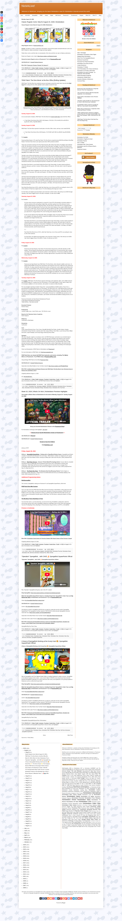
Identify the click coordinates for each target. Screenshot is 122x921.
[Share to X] (50, 73)
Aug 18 (27, 787)
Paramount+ (66, 15)
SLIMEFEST (75, 813)
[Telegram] (1, 34)
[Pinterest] (1, 17)
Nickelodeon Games (29, 636)
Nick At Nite (95, 782)
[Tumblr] (1, 29)
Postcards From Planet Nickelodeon (85, 61)
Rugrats (81, 15)
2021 (24, 853)
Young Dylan (91, 826)
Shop (100, 15)
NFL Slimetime (83, 782)
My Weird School (77, 782)
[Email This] (47, 73)
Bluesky (33, 435)
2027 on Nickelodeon (85, 768)
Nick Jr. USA (31, 551)
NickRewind (40, 76)
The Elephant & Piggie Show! (95, 820)
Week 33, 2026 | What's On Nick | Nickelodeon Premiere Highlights (44, 391)
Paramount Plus (43, 552)
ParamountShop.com (38, 45)
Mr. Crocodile (71, 782)
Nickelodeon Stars (54, 636)
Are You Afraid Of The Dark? (78, 769)
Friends (84, 775)
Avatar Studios (88, 769)
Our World (73, 806)
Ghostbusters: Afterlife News (84, 77)
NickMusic (98, 785)
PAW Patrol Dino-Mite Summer (30, 486)
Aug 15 (27, 794)
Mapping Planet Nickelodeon (83, 56)
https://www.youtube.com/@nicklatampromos (47, 618)
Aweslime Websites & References (85, 79)
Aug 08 (27, 810)
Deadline (25, 137)
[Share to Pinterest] (53, 73)
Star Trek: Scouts (75, 818)
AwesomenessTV (86, 771)
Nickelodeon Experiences (68, 791)
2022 (24, 851)
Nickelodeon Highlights (41, 386)
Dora (22, 15)
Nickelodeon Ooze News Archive (85, 63)
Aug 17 (27, 789)
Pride (90, 810)
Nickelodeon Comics (94, 790)
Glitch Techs (94, 776)
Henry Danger (81, 778)
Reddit (36, 68)
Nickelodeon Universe (67, 803)
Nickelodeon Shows (26, 76)
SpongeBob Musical (77, 816)
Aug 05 (27, 816)
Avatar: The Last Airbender (74, 771)
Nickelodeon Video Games (69, 805)
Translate (88, 130)
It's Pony (94, 779)
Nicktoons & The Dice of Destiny (84, 805)
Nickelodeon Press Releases (92, 798)
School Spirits (93, 813)
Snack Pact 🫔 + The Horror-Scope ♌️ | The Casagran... (38, 763)
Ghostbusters (85, 776)
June (25, 830)
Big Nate (68, 772)
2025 (24, 844)
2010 (24, 878)
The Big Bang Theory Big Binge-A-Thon (32, 498)
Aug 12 (27, 800)
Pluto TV (95, 15)
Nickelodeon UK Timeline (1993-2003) (86, 70)
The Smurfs (68, 823)
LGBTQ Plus (82, 780)
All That (69, 769)
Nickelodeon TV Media (82, 67)
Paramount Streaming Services (88, 809)
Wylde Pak (81, 826)
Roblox (71, 812)
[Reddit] (1, 20)
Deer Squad (92, 773)
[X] (1, 12)
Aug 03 (27, 821)
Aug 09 (27, 807)
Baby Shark (93, 771)
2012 (24, 874)
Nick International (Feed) (70, 783)
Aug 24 (27, 752)
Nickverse (64, 806)
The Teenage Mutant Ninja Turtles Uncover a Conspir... (37, 769)
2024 (24, 847)
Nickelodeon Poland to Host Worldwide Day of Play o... (37, 771)
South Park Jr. (96, 815)
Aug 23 (27, 776)
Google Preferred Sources (37, 62)
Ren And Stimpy (66, 812)
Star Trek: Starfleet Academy (86, 818)
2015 (24, 867)
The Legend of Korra (67, 822)
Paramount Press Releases (87, 808)
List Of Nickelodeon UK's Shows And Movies (87, 68)
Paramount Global (95, 806)
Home (44, 735)
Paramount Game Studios (83, 806)
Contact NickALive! (81, 65)
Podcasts (77, 811)
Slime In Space (72, 815)
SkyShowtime (65, 815)
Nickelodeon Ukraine (96, 801)
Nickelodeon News (48, 551)
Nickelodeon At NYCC (84, 788)
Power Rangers (84, 811)
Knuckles (76, 780)
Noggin (68, 806)
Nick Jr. (26, 386)
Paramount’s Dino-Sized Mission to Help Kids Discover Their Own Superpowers (87, 89)
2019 (24, 858)
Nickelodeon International (52, 386)
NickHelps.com (48, 444)
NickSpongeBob (26, 480)
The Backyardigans (78, 820)
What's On (88, 15)
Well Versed (58, 15)
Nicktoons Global (96, 805)
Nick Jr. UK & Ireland (94, 783)
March (26, 837)
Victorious (80, 825)
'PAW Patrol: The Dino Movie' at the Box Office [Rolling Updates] (43, 80)
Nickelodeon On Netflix (87, 796)
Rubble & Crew (96, 812)
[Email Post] (45, 73)
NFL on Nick (90, 782)
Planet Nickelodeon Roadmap (84, 75)
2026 (24, 748)
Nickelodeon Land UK (87, 794)
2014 (24, 869)
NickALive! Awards (80, 785)
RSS (62, 68)
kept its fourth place (55, 116)
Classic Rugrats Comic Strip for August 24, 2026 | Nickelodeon (43, 22)
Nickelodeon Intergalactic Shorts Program (74, 793)
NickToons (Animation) (48, 76)
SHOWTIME (69, 813)
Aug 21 (27, 780)
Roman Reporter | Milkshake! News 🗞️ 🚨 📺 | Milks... (37, 773)
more (67, 68)
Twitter (33, 68)
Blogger (63, 902)
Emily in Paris (70, 775)
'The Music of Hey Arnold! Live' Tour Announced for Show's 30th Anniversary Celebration (88, 101)
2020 (24, 856)
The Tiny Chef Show (86, 823)
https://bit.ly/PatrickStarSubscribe (54, 615)
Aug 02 (27, 823)
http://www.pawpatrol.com (47, 352)
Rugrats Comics (60, 76)
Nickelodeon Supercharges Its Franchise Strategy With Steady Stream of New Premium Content (49, 538)
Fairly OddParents (78, 775)
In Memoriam (83, 779)
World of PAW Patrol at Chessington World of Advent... (37, 765)
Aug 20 (27, 782)
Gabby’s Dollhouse (90, 775)
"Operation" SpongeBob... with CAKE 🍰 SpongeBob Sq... (38, 760)
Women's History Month (67, 826)
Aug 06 (27, 814)
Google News (52, 68)
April (25, 835)
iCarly (66, 828)
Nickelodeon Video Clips (64, 636)
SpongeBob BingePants (67, 816)
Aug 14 (27, 796)
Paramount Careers (81, 149)
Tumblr (57, 68)
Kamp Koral (65, 780)
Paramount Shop (44, 359)
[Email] (1, 37)
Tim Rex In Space (66, 825)
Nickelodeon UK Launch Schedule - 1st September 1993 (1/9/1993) (86, 73)
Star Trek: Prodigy (66, 818)
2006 (24, 887)
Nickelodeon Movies (62, 386)
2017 (24, 863)
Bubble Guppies (81, 773)
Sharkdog (98, 813)
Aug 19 (27, 785)
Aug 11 (27, 803)
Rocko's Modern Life (88, 812)
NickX (90, 787)
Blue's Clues (74, 773)
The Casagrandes (86, 820)
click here (45, 429)
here (32, 606)
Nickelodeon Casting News (80, 790)
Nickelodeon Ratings (39, 387)
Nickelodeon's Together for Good (84, 139)
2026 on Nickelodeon (74, 768)
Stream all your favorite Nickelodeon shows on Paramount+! (47, 432)
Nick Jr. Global (80, 142)
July (25, 828)
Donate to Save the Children (47, 441)
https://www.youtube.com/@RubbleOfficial (58, 366)
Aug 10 (27, 805)
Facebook (46, 68)
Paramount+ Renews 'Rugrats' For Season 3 (37, 65)
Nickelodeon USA (34, 76)
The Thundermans (76, 823)
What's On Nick (50, 552)
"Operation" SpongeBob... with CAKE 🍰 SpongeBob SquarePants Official (47, 556)
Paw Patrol (62, 387)
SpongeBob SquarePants (33, 454)
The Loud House (76, 822)
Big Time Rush (73, 772)
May (25, 833)
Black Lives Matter (90, 772)
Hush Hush (78, 779)
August (26, 750)
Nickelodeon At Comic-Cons (71, 788)
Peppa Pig (68, 810)
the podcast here (34, 600)
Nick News (72, 785)
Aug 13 (27, 798)
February (27, 839)
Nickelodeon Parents (82, 140)
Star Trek (98, 816)
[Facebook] (1, 15)
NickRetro (64, 787)
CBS (87, 773)
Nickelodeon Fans (32, 386)
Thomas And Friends (95, 823)
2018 (24, 860)
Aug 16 (27, 791)
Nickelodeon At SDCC (95, 788)
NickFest (94, 785)
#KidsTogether (65, 768)
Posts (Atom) (30, 737)
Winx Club (98, 825)
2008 (24, 883)
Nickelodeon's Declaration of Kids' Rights (86, 54)
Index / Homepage (81, 52)
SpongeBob (34, 15)
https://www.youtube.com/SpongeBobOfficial (40, 612)
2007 (24, 885)
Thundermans (74, 15)
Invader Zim (89, 779)
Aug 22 (27, 778)
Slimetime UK (79, 815)
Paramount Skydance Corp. (72, 809)
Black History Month (81, 772)
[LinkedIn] (1, 23)
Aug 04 (27, 819)
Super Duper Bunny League (74, 819)
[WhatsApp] (1, 26)
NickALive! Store (87, 785)
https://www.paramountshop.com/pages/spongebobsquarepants (45, 592)
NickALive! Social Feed (82, 59)
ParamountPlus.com (56, 59)
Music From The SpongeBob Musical (85, 58)
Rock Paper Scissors (32, 462)
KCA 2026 (27, 15)
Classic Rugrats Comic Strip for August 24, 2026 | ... (36, 754)
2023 (24, 849)
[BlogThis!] (49, 73)
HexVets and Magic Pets (90, 778)
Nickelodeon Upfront (77, 803)
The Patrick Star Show (32, 471)
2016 (24, 865)
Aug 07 (27, 812)
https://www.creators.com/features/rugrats (47, 56)
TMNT (41, 15)
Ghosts (89, 776)
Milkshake (98, 780)
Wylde (51, 15)
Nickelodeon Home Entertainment (82, 791)
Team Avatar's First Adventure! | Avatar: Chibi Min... (36, 767)
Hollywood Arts (72, 779)
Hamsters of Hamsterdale (71, 778)
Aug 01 (27, 825)
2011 (24, 876)
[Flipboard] (1, 32)
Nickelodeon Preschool (29, 387)
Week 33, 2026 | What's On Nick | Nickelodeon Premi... (37, 758)
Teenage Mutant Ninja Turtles (89, 819)
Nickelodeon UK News (72, 801)
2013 (24, 872)
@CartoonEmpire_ (28, 376)
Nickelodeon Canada (67, 790)
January (26, 842)
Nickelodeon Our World (82, 137)
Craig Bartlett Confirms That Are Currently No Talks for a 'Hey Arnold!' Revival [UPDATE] (87, 105)
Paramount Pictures (66, 808)
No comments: (40, 73)
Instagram (41, 68)
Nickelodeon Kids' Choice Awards (85, 144)
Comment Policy (81, 80)
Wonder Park (75, 826)
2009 (24, 881)
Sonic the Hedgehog (88, 815)
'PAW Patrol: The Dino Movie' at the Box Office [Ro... (37, 756)
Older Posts (70, 735)
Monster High (65, 782)
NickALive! (70, 891)
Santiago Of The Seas (84, 813)
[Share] (1, 40)
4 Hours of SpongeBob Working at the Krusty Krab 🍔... (37, 761)
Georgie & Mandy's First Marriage (73, 776)
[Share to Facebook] (51, 73)
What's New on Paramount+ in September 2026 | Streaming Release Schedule (88, 109)
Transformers (74, 825)
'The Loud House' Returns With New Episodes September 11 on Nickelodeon (88, 93)
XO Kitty (86, 826)
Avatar (46, 15)
